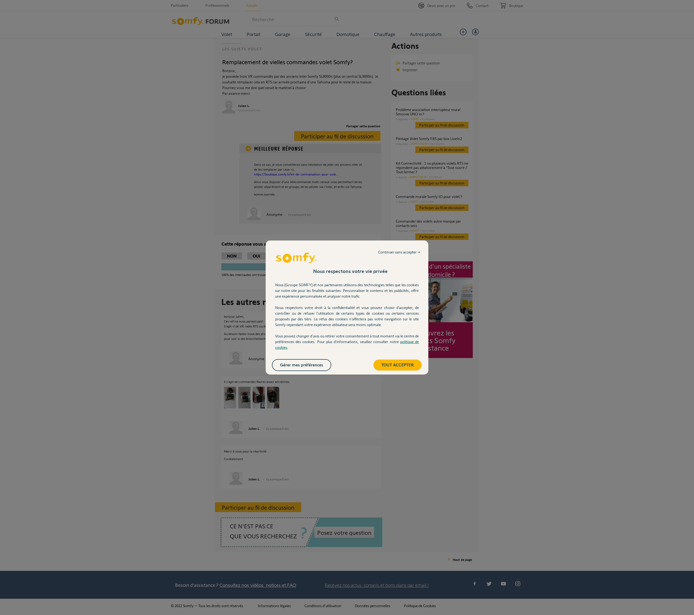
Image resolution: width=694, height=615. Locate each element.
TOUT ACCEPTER (397, 364)
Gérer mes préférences (301, 364)
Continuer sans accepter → (399, 252)
